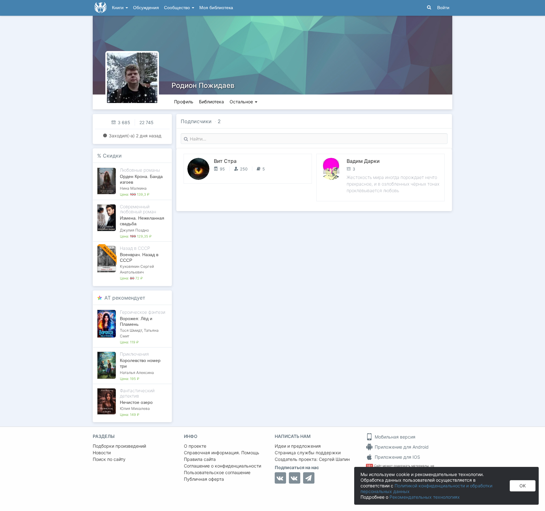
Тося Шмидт (131, 330)
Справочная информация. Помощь (221, 452)
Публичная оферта (204, 479)
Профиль (183, 101)
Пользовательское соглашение (217, 472)
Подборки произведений (119, 446)
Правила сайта (200, 459)
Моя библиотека (216, 7)
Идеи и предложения (298, 446)
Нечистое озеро (136, 402)
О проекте (195, 446)
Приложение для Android (401, 447)
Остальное (242, 101)
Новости (102, 452)
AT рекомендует (124, 298)
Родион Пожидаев (203, 85)
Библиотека (211, 101)
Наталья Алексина (137, 372)
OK (522, 485)
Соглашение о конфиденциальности (222, 465)
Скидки (112, 155)
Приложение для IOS (396, 457)
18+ (369, 466)
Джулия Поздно (134, 230)
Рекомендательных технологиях (425, 497)
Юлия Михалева (135, 408)
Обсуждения (146, 7)
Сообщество (177, 7)
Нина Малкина (133, 188)
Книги (118, 7)
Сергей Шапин (334, 459)
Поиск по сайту (109, 459)
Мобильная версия (394, 436)
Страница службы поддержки (308, 452)
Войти (443, 7)
